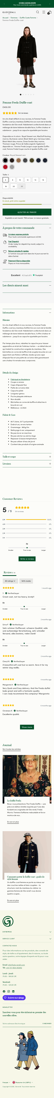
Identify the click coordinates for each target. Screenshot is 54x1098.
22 (22, 186)
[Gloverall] (9, 13)
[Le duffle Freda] (27, 779)
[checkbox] (26, 581)
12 (28, 179)
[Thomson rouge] (5, 167)
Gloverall (18, 1087)
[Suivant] (50, 4)
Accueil (5, 17)
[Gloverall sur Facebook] (4, 992)
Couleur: (14, 155)
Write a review (27, 558)
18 (6, 186)
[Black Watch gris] (25, 160)
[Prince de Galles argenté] (12, 167)
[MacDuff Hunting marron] (12, 160)
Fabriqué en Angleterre (20, 379)
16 (43, 179)
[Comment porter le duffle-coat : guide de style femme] (27, 855)
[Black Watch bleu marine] (38, 160)
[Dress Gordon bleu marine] (45, 160)
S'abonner (47, 1023)
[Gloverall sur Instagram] (9, 992)
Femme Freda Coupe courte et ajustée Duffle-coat (27, 149)
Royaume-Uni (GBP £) (23, 1082)
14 (35, 179)
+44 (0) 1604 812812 (14, 967)
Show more (27, 727)
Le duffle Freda (14, 801)
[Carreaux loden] (32, 160)
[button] (20, 94)
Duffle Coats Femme (28, 17)
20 (14, 186)
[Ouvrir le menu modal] (44, 12)
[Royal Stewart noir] (5, 160)
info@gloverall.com (16, 964)
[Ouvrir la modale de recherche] (37, 12)
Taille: (6, 174)
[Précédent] (4, 4)
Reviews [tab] (9, 572)
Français (5, 1082)
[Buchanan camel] (18, 160)
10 (20, 179)
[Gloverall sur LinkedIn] (13, 992)
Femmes (14, 17)
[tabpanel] (27, 655)
